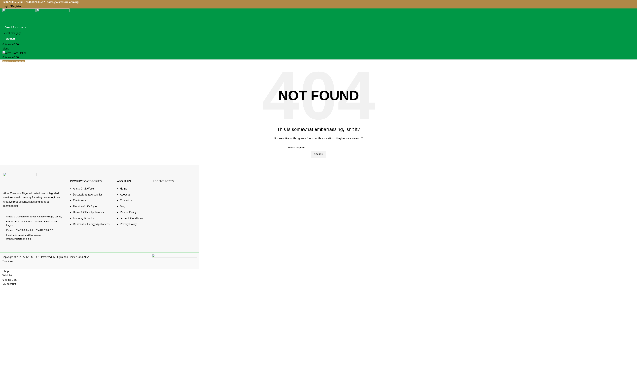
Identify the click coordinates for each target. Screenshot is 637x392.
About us (125, 194)
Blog (122, 206)
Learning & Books (83, 218)
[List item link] (33, 229)
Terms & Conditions (131, 218)
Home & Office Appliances (88, 212)
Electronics (79, 200)
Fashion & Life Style (85, 206)
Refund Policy (128, 212)
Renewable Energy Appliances (91, 224)
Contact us (126, 200)
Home (123, 188)
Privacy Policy (128, 224)
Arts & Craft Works (84, 188)
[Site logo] (19, 15)
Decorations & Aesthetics (88, 194)
